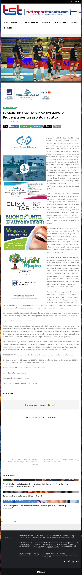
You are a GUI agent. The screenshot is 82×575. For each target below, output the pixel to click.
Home (6, 22)
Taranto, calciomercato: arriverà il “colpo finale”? (22, 496)
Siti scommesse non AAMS (8, 522)
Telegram (37, 126)
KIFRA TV (73, 22)
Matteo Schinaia (67, 537)
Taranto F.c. (16, 22)
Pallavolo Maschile (10, 107)
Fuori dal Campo (61, 22)
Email (58, 126)
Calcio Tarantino (31, 22)
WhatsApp (26, 126)
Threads (48, 126)
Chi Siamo (8, 28)
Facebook (14, 126)
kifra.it (56, 547)
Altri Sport (46, 22)
